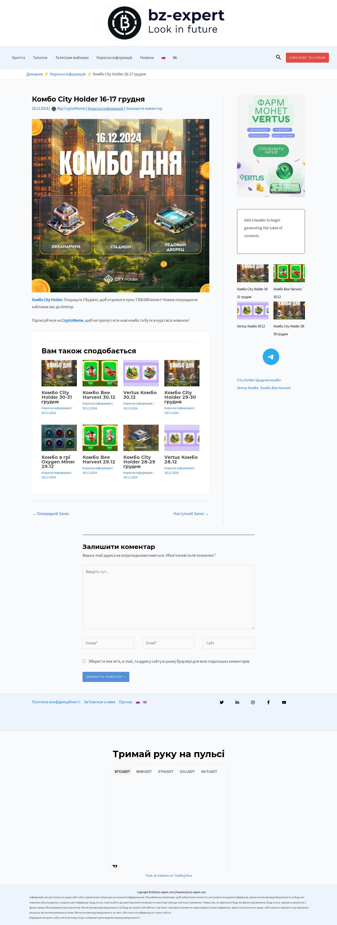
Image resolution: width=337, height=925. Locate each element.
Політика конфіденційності (56, 701)
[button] (278, 57)
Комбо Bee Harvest (275, 387)
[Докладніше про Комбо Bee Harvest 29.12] (100, 437)
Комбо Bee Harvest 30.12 (99, 395)
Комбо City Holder (47, 299)
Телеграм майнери (72, 57)
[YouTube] (284, 702)
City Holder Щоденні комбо (259, 380)
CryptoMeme (72, 320)
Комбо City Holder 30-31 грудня (56, 397)
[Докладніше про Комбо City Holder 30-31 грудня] (59, 372)
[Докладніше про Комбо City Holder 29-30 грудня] (182, 372)
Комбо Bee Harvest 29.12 (99, 459)
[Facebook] (268, 702)
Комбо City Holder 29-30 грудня (180, 397)
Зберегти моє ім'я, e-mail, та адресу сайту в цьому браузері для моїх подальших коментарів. (169, 661)
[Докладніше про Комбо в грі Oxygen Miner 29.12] (59, 437)
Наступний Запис (191, 513)
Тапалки (40, 57)
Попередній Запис (50, 513)
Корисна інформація (114, 57)
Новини (147, 57)
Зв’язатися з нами (100, 701)
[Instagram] (253, 702)
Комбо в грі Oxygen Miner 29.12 (58, 461)
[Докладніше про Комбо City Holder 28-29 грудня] (141, 437)
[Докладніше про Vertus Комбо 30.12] (141, 372)
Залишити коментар (144, 108)
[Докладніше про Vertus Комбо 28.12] (182, 437)
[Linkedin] (237, 702)
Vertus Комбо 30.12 (140, 395)
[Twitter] (222, 702)
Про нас (126, 701)
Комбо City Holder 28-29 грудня (139, 461)
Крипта (18, 57)
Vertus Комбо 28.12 (181, 459)
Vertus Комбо (248, 387)
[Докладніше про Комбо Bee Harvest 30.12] (100, 372)
